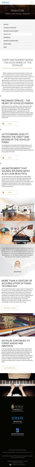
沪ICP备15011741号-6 (17, 462)
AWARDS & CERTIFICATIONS (11, 40)
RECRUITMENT (7, 44)
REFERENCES (7, 37)
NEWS (5, 47)
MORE (9, 123)
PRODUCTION (26, 13)
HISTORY (6, 24)
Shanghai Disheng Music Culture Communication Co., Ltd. (18, 452)
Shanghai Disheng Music (17, 433)
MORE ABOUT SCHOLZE (10, 308)
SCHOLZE (7, 13)
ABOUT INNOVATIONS (9, 368)
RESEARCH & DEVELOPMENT (11, 31)
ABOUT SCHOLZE (16, 13)
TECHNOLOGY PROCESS (10, 27)
